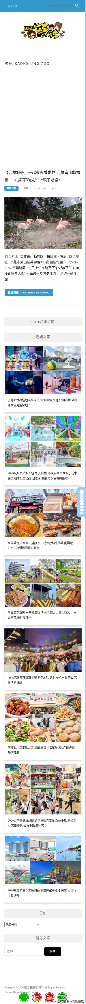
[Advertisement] (43, 125)
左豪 (26, 188)
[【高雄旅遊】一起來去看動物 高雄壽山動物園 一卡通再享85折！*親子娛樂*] (43, 222)
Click (81, 502)
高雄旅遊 (11, 188)
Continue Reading (35, 292)
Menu (12, 6)
